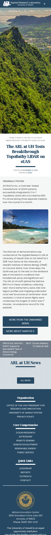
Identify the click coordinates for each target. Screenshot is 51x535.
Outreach (25, 476)
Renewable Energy (25, 448)
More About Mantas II (20, 331)
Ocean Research (25, 432)
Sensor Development (25, 444)
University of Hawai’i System (25, 412)
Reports (25, 472)
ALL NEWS (26, 380)
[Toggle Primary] (25, 4)
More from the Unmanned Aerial (25, 321)
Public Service (25, 452)
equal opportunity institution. (28, 530)
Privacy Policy (25, 416)
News (19, 137)
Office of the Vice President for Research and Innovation (26, 407)
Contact (25, 480)
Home (11, 137)
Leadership (25, 468)
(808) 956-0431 (29, 522)
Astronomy (25, 436)
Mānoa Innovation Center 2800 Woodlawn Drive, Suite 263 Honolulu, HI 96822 (25, 515)
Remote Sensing (25, 440)
